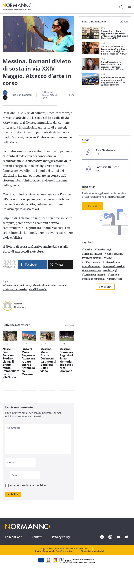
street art (32, 209)
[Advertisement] (105, 113)
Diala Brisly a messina (44, 285)
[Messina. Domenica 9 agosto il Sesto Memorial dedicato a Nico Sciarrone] (66, 336)
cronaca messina (92, 258)
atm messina (115, 278)
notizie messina (92, 266)
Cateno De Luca (112, 262)
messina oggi (104, 249)
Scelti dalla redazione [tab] (94, 21)
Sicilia (109, 258)
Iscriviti (92, 206)
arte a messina (10, 285)
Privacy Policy (61, 537)
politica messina (92, 270)
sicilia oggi (111, 270)
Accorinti (114, 274)
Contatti (37, 537)
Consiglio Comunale (94, 278)
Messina (62, 285)
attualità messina (93, 253)
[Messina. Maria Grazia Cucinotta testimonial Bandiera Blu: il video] (47, 336)
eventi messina (114, 253)
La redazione (13, 537)
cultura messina (92, 262)
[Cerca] (121, 7)
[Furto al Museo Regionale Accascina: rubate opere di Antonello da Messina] (29, 336)
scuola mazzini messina (15, 289)
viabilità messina (38, 289)
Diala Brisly (25, 285)
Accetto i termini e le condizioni (28, 485)
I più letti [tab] (123, 21)
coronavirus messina (95, 274)
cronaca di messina (114, 266)
